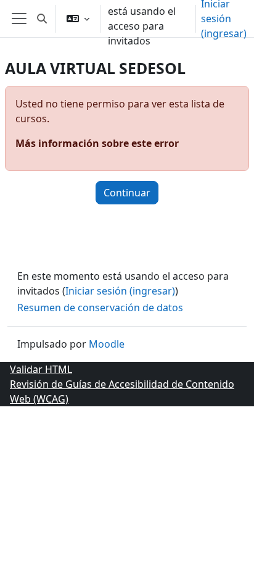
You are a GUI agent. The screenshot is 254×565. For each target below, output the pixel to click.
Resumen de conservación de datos (100, 307)
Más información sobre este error (97, 143)
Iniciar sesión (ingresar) (120, 291)
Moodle (107, 344)
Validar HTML (41, 369)
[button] (42, 18)
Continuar (127, 192)
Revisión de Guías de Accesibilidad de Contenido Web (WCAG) (122, 391)
